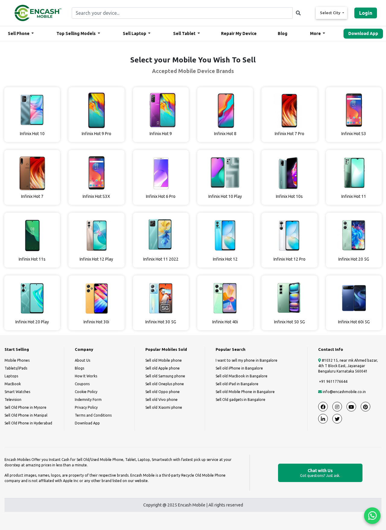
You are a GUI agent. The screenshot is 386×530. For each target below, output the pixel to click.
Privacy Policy (86, 407)
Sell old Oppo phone (162, 392)
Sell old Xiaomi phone (163, 407)
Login (365, 13)
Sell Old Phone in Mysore (25, 407)
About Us (82, 360)
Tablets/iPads (16, 368)
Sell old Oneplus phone (164, 384)
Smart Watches (17, 392)
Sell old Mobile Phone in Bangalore (245, 392)
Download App (363, 33)
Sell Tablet (184, 33)
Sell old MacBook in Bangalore (241, 376)
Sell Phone (19, 33)
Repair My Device (239, 33)
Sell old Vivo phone (161, 399)
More (316, 33)
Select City (330, 13)
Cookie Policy (86, 392)
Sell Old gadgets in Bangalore (240, 399)
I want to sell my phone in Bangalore (246, 360)
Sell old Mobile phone (163, 360)
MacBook (13, 384)
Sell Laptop (135, 33)
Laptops (11, 376)
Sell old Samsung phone (165, 376)
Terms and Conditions (93, 415)
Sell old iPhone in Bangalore (239, 368)
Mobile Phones (17, 360)
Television (13, 399)
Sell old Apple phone (162, 368)
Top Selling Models (76, 33)
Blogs (79, 368)
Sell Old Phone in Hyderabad (28, 423)
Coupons (82, 384)
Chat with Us (320, 473)
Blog (282, 33)
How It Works (86, 376)
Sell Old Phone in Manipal (26, 415)
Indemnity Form (88, 399)
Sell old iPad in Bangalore (237, 384)
